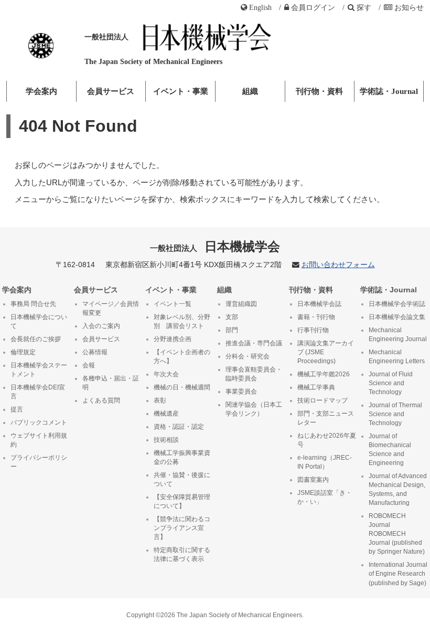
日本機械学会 (215, 246)
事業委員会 (241, 391)
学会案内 (41, 91)
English (260, 7)
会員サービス (110, 91)
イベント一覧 (172, 304)
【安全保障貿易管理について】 (182, 501)
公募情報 (95, 352)
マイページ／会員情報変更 (110, 308)
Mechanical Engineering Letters (397, 356)
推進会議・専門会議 (253, 343)
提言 (16, 409)
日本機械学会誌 (319, 304)
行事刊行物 (313, 330)
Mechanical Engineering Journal (398, 334)
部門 (231, 330)
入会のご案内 (101, 326)
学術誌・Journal (389, 91)
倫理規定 (23, 352)
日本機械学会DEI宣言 (37, 392)
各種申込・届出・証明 (110, 383)
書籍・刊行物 (316, 317)
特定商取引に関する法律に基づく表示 (182, 554)
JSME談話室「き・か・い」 (324, 497)
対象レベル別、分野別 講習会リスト (182, 321)
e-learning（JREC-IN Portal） (324, 462)
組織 (250, 91)
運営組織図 (241, 304)
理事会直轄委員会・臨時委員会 (253, 374)
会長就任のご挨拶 (35, 339)
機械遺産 (166, 413)
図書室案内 (313, 479)
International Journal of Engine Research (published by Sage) (398, 573)
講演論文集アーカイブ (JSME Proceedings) (325, 352)
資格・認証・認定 (179, 426)
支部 (231, 317)
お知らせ (409, 7)
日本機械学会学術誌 (397, 304)
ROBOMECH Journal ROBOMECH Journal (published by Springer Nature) (397, 533)
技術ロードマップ (322, 400)
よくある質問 (101, 400)
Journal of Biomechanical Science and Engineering (390, 449)
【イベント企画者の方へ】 (182, 356)
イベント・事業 (180, 91)
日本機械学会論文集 (397, 317)
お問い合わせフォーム (338, 265)
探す (364, 7)
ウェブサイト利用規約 (38, 440)
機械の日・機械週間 (182, 387)
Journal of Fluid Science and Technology (391, 383)
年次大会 (166, 374)
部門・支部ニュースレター (325, 418)
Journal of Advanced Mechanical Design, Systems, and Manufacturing (398, 489)
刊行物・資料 (319, 91)
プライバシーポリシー (38, 462)
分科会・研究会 (247, 356)
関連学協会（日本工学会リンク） (253, 409)
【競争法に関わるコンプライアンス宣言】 (182, 528)
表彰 (160, 400)
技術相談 (166, 439)
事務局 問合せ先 (33, 304)
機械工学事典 (316, 387)
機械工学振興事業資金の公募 (182, 457)
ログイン (313, 7)
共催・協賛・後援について (182, 479)
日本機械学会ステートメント (38, 370)
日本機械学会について (38, 321)
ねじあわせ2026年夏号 (326, 440)
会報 (88, 365)
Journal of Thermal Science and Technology (395, 414)
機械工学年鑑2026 (323, 374)
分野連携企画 (172, 339)
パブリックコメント (38, 422)
